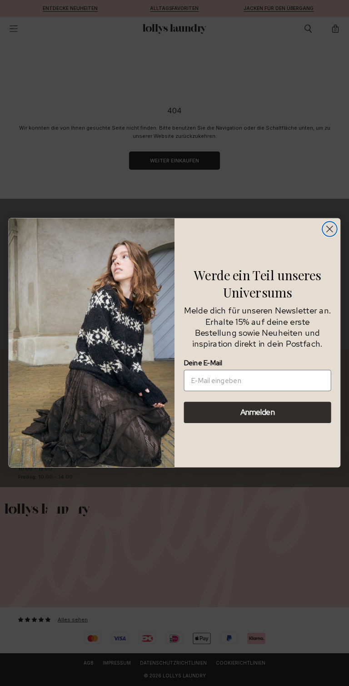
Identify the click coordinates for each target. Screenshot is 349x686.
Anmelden (257, 413)
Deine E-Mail (203, 363)
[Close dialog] (329, 229)
